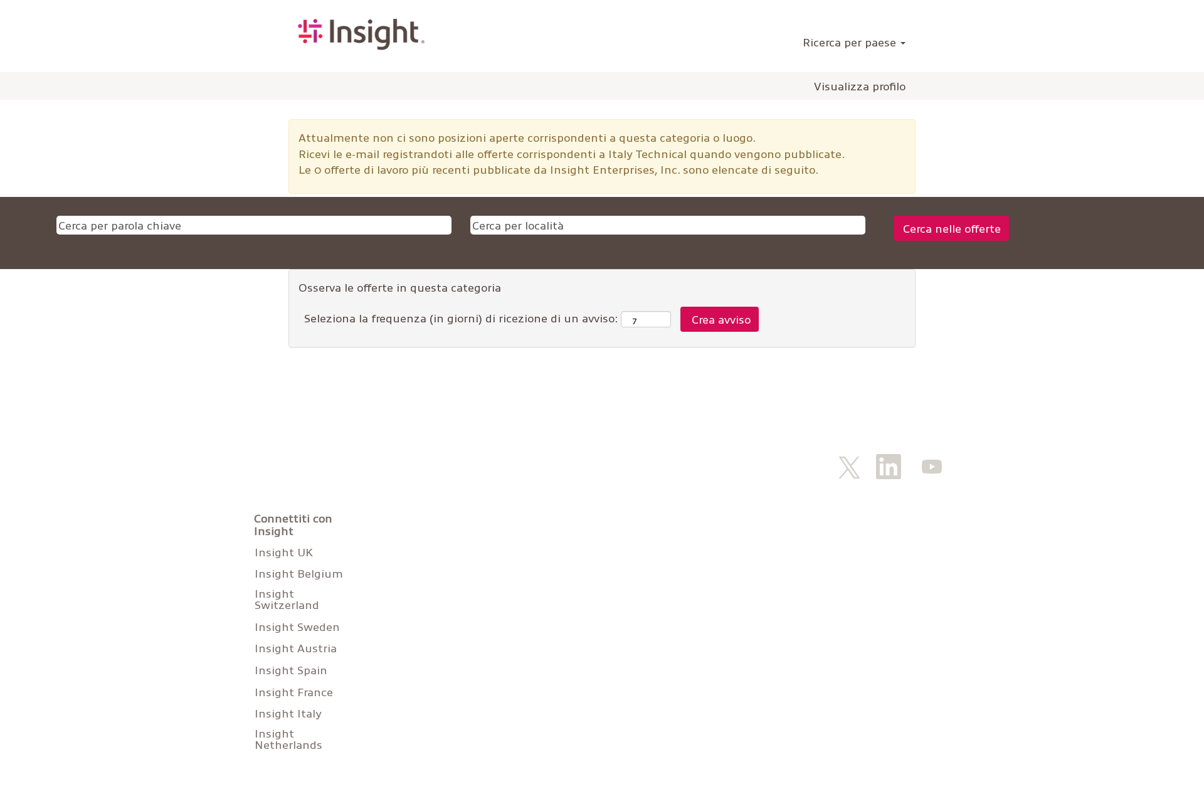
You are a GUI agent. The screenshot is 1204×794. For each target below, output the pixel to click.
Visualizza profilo (860, 86)
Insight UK (284, 552)
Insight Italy (288, 713)
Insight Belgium (299, 573)
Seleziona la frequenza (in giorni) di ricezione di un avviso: (461, 317)
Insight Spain (291, 670)
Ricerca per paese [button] (851, 41)
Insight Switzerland (287, 599)
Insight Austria (296, 648)
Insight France (294, 691)
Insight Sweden (297, 626)
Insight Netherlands (288, 739)
